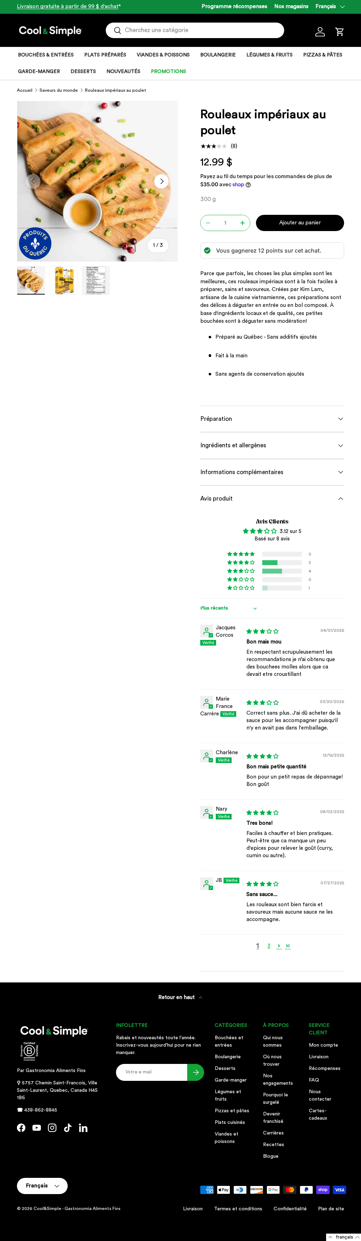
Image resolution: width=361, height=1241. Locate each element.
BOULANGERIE (218, 55)
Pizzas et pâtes (232, 1110)
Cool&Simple (47, 1208)
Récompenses (325, 1068)
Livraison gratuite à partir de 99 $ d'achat (67, 6)
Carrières (273, 1133)
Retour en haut (177, 997)
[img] (262, 631)
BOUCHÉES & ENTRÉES (46, 55)
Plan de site (331, 1208)
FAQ (314, 1080)
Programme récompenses (234, 6)
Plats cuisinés (230, 1122)
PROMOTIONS (168, 71)
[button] (340, 32)
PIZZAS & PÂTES (322, 55)
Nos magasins (291, 6)
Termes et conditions (238, 1208)
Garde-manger (231, 1080)
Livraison (319, 1056)
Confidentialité (290, 1208)
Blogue (271, 1156)
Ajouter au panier (300, 222)
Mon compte (323, 1045)
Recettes (273, 1144)
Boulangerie (228, 1056)
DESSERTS (83, 71)
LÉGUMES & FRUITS (269, 55)
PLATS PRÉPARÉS (105, 55)
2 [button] (269, 946)
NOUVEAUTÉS (123, 71)
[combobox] (195, 30)
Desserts (225, 1068)
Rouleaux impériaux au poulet (115, 90)
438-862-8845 (40, 1110)
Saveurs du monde (58, 90)
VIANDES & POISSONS (163, 55)
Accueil (24, 90)
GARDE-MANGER (39, 71)
